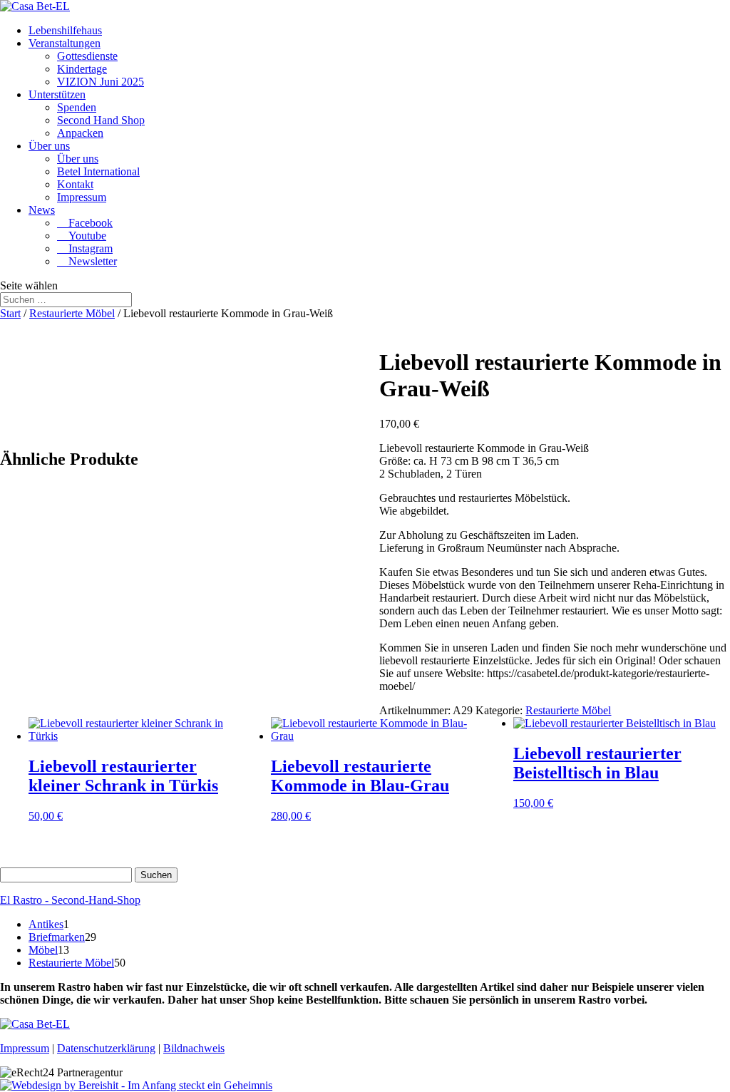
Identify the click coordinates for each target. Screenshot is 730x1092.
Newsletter (87, 261)
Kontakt (75, 184)
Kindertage (82, 69)
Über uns (49, 146)
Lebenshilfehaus (65, 30)
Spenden (76, 107)
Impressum (81, 197)
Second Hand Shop (101, 120)
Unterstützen (57, 94)
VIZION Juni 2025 (100, 82)
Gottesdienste (87, 56)
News (42, 210)
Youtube (81, 236)
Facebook (85, 223)
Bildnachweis (194, 1048)
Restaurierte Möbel (72, 313)
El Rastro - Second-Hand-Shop (70, 900)
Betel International (98, 171)
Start (10, 313)
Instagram (85, 248)
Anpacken (80, 133)
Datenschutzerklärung (106, 1048)
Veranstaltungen (65, 43)
